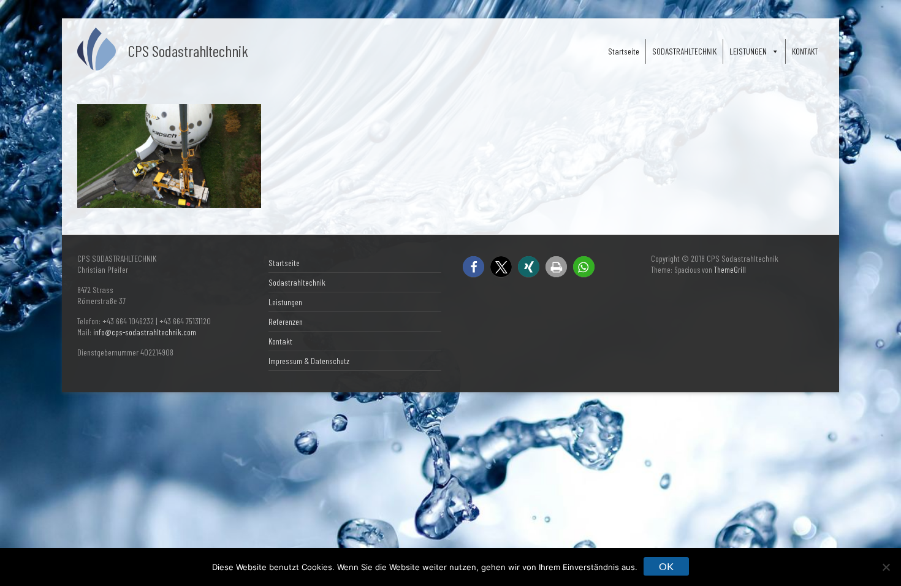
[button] (473, 267)
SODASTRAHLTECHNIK (684, 51)
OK (666, 566)
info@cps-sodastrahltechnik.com (144, 332)
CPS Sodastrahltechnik (188, 50)
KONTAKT (805, 51)
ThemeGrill (730, 270)
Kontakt (280, 341)
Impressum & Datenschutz (308, 361)
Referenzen (285, 321)
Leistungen (285, 302)
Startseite (623, 51)
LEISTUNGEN (748, 51)
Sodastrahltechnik (296, 282)
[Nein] (886, 567)
